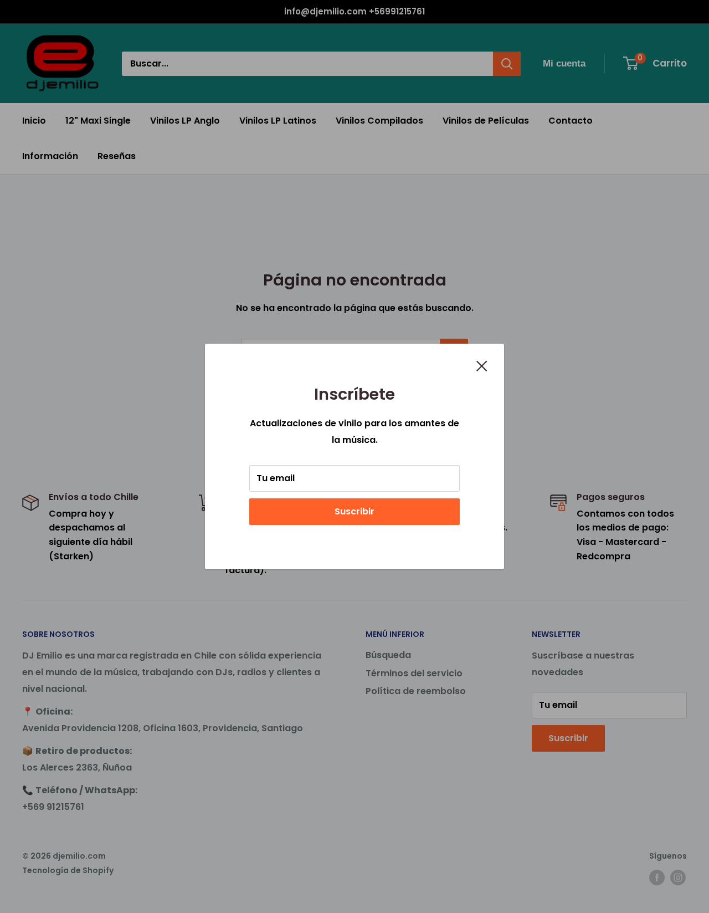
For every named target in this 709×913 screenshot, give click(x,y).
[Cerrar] (481, 365)
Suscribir (354, 511)
